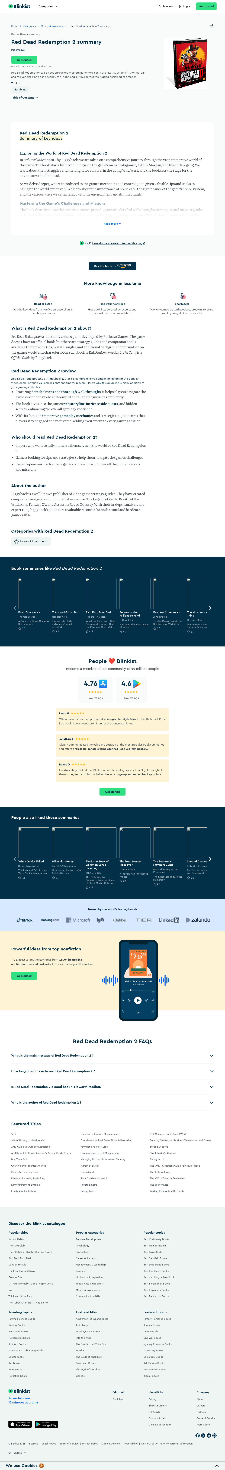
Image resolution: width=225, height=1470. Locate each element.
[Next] (210, 608)
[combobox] (20, 1453)
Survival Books (151, 1325)
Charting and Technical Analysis (28, 1165)
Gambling (20, 89)
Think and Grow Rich (20, 1296)
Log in (187, 6)
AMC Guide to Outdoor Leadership (31, 1146)
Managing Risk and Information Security (103, 1159)
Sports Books (16, 1356)
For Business (166, 6)
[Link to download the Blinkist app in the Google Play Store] (46, 1424)
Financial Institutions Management (99, 1134)
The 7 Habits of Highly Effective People (30, 1252)
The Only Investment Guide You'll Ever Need (175, 1165)
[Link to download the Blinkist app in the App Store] (20, 1424)
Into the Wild (83, 1337)
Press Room (203, 1424)
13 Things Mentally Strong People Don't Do (30, 1287)
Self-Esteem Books (153, 1363)
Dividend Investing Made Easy (28, 1178)
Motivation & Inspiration (89, 1277)
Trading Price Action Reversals (167, 1191)
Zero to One (15, 1277)
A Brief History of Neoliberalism (28, 1140)
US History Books (153, 1350)
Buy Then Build (19, 1159)
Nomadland (87, 1172)
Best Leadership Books (156, 1264)
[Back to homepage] (19, 6)
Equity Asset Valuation (23, 1191)
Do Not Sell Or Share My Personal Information (167, 1443)
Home (14, 26)
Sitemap (33, 1443)
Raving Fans (87, 1191)
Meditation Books (18, 1331)
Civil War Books (152, 1337)
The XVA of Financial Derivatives (167, 1178)
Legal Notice (49, 1443)
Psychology (82, 1245)
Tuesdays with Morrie (88, 1331)
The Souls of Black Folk (89, 1356)
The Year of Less (159, 1184)
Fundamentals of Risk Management (100, 1153)
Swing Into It (157, 1159)
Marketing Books (17, 1375)
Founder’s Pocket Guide (94, 1146)
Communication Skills (88, 1296)
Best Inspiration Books (156, 1290)
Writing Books (16, 1325)
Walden (80, 1350)
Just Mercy (82, 1325)
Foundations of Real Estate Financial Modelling (106, 1140)
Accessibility (131, 1443)
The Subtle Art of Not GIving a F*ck (28, 1302)
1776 (13, 1134)
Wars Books (15, 1369)
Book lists (117, 1399)
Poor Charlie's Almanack (94, 1178)
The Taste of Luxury (161, 1172)
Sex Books (14, 1363)
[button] (112, 1055)
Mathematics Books (19, 1337)
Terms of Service (69, 1443)
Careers (201, 1405)
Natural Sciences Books (21, 1318)
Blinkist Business (158, 1405)
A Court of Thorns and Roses (92, 1318)
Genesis (80, 1375)
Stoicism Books (17, 1344)
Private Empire (89, 1184)
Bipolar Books (151, 1375)
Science (80, 1271)
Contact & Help (157, 1418)
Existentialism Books (154, 1369)
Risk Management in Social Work (168, 1134)
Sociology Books (153, 1356)
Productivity (83, 1252)
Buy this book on (105, 266)
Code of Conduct (207, 1418)
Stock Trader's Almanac (163, 1153)
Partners (201, 1412)
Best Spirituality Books (156, 1271)
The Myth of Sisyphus (88, 1369)
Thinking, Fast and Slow (21, 1271)
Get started (206, 6)
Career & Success (86, 1258)
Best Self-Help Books (155, 1258)
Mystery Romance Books (157, 1344)
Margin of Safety (90, 1165)
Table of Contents (22, 97)
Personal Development (89, 1239)
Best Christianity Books (156, 1239)
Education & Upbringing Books (25, 1350)
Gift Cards (154, 1412)
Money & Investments (53, 26)
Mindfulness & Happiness (90, 1283)
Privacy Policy (90, 1443)
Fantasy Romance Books (157, 1318)
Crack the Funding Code (25, 1172)
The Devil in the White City (91, 1344)
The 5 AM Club (16, 1245)
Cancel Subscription (160, 1424)
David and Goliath (86, 1363)
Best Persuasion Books (156, 1296)
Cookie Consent (111, 1443)
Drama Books (150, 1331)
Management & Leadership (91, 1264)
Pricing (152, 1399)
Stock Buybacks (159, 1146)
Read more (111, 223)
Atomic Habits (16, 1239)
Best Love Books (152, 1252)
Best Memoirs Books (154, 1245)
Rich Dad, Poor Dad (19, 1258)
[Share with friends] (212, 26)
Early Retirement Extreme (25, 1184)
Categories (46, 6)
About (200, 1399)
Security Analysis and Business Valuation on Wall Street (180, 1140)
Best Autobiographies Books (159, 1277)
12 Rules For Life (17, 1264)
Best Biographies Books (156, 1283)
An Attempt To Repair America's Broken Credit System (41, 1153)
